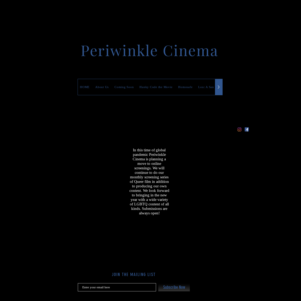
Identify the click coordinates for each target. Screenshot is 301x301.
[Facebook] (247, 129)
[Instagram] (239, 129)
